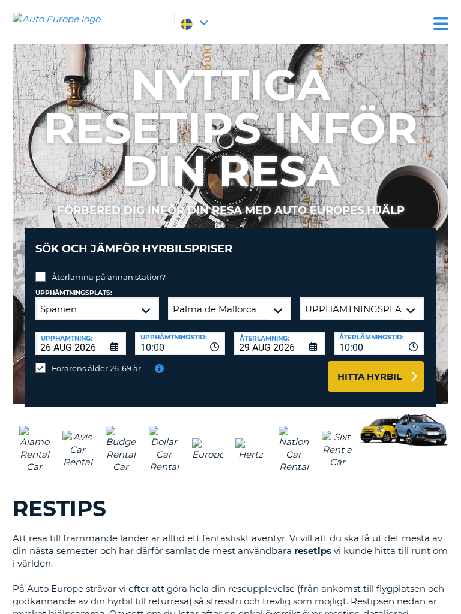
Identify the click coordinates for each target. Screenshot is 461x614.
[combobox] (180, 343)
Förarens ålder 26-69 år (96, 368)
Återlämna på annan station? (109, 277)
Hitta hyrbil (369, 376)
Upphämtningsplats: (73, 293)
